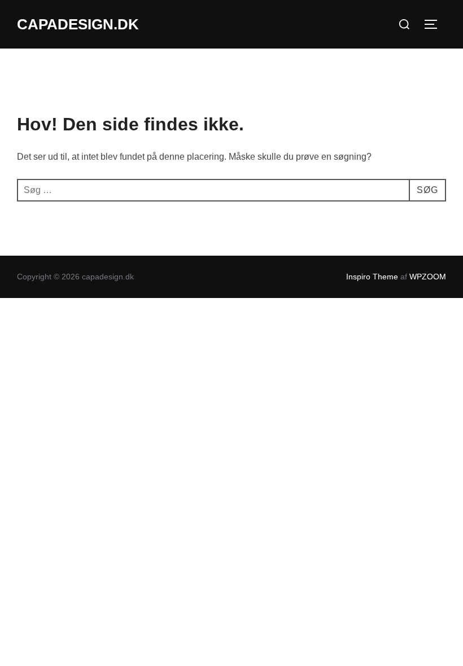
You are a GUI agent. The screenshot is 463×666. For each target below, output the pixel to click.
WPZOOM (427, 276)
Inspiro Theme (372, 276)
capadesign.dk (78, 24)
